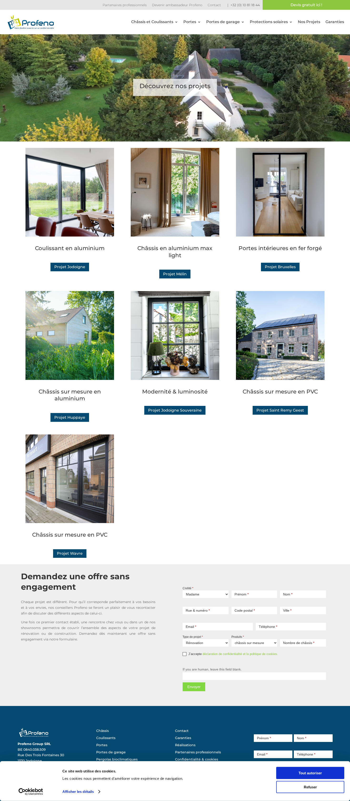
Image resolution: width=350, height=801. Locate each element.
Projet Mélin (175, 274)
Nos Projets (309, 22)
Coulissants (105, 738)
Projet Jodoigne (69, 267)
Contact (214, 5)
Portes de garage (223, 22)
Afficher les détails (78, 792)
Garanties (334, 22)
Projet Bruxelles (280, 267)
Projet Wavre (70, 553)
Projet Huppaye (69, 417)
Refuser (310, 787)
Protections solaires (269, 22)
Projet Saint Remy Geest (280, 410)
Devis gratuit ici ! (306, 5)
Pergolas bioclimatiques (117, 759)
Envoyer (193, 687)
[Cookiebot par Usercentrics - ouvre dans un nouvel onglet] (31, 791)
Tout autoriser (310, 773)
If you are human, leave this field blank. (212, 669)
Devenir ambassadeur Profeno (177, 5)
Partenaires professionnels (125, 5)
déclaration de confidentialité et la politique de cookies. (240, 654)
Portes (189, 22)
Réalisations (185, 745)
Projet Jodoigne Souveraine (175, 410)
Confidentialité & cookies (196, 759)
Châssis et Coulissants (152, 22)
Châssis (102, 731)
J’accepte (232, 654)
